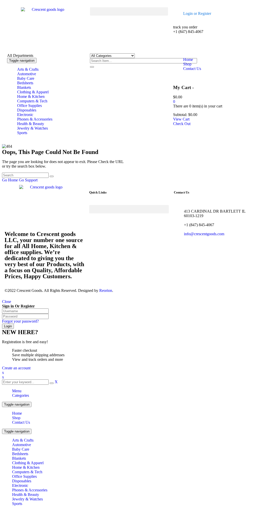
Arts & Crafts (23, 440)
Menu (16, 391)
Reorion (105, 290)
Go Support (28, 180)
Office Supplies (24, 476)
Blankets (19, 458)
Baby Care (20, 449)
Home (17, 413)
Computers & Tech (27, 472)
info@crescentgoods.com (204, 234)
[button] (129, 11)
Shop (16, 418)
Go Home (10, 180)
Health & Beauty (25, 494)
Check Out (181, 124)
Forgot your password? (20, 321)
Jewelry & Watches (27, 499)
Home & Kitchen (26, 467)
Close (6, 301)
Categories (20, 395)
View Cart (181, 119)
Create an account (16, 368)
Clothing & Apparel (28, 463)
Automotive (21, 445)
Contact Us (21, 422)
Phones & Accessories (29, 490)
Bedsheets (20, 454)
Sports (17, 503)
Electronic (20, 485)
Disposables (21, 481)
